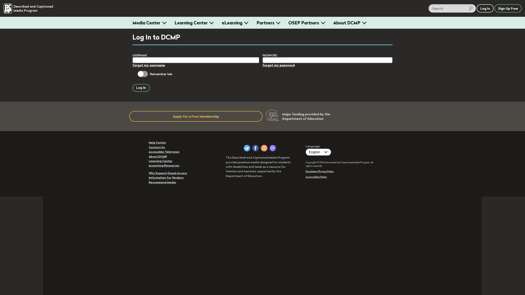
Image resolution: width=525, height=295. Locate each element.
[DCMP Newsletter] (272, 148)
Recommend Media (162, 182)
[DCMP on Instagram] (264, 148)
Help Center (157, 142)
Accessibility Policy (316, 177)
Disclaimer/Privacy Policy (320, 171)
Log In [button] (485, 8)
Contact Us (157, 147)
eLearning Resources (164, 165)
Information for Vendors (166, 177)
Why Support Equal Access (168, 173)
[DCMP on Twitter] (247, 148)
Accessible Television (164, 152)
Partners (265, 22)
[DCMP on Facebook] (255, 148)
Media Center (146, 22)
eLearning (232, 22)
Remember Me (161, 74)
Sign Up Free (508, 8)
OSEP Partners (303, 22)
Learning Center (191, 22)
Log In (141, 88)
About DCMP (346, 22)
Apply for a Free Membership (196, 116)
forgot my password (278, 65)
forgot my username (148, 65)
